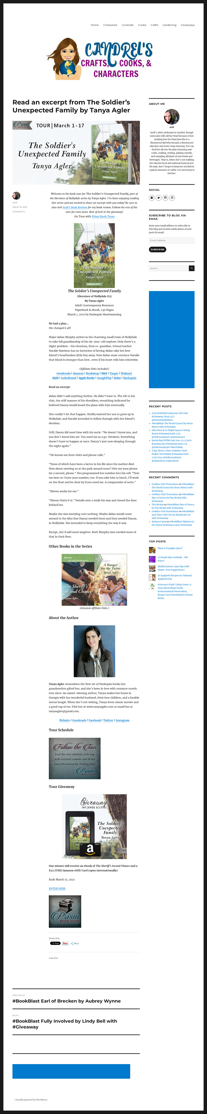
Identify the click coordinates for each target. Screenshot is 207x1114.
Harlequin (129, 377)
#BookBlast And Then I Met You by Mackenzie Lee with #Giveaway (173, 515)
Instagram (122, 720)
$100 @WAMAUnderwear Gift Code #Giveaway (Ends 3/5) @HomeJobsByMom (170, 416)
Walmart (126, 373)
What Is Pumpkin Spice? (170, 548)
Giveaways (188, 25)
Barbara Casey (159, 521)
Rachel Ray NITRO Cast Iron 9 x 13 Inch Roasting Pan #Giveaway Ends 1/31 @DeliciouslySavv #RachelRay (172, 444)
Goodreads (64, 373)
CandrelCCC (18, 211)
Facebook (95, 720)
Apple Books (87, 377)
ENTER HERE (57, 888)
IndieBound (68, 377)
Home (95, 25)
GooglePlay (104, 377)
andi (14, 202)
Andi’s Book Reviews (75, 207)
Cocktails (128, 25)
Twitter (108, 720)
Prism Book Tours (103, 216)
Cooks (142, 25)
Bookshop (92, 373)
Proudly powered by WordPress (31, 1099)
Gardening (169, 25)
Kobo (117, 377)
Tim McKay (157, 504)
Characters (110, 25)
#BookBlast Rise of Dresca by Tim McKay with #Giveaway (173, 498)
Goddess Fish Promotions (165, 484)
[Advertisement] (72, 1071)
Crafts (154, 25)
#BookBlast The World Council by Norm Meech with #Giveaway (173, 487)
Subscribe (157, 249)
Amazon (78, 373)
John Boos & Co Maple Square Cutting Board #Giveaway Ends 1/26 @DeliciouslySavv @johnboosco (171, 433)
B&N (104, 373)
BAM (55, 377)
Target (114, 373)
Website (64, 720)
